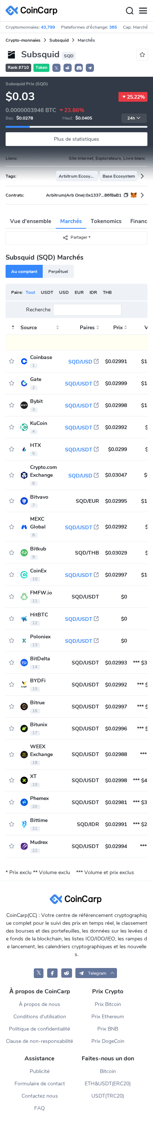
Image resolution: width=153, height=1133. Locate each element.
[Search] (129, 11)
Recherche (38, 310)
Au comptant (24, 271)
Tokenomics (106, 221)
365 (113, 27)
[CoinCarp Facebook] (52, 973)
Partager (79, 237)
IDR (93, 292)
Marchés (71, 221)
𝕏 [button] (56, 68)
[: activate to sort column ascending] (11, 328)
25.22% (136, 97)
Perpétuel (58, 271)
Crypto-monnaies (23, 40)
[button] (68, 68)
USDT (47, 292)
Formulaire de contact (39, 1083)
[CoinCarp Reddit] (66, 973)
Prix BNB (107, 1028)
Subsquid (59, 40)
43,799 (48, 27)
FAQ (39, 1108)
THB (107, 292)
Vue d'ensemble (30, 221)
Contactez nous (40, 1095)
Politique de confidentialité (39, 1028)
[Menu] (143, 11)
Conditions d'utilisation (39, 1016)
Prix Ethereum (107, 1016)
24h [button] (131, 118)
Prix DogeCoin (107, 1041)
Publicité (40, 1071)
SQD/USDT (78, 383)
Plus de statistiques (76, 139)
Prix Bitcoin (108, 1004)
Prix (118, 327)
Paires (87, 327)
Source (28, 327)
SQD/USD (80, 361)
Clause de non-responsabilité (39, 1041)
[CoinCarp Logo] (33, 10)
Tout (30, 292)
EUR (79, 292)
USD (64, 292)
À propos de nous (39, 1004)
